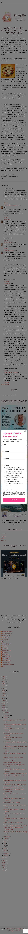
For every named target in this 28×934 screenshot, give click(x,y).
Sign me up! (14, 499)
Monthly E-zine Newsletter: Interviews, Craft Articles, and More (14, 476)
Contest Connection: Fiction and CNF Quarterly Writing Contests (14, 472)
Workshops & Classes (11, 479)
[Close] (25, 431)
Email (4, 444)
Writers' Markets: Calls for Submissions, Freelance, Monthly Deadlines (14, 483)
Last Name (6, 458)
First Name (6, 451)
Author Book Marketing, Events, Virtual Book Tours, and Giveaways (15, 468)
